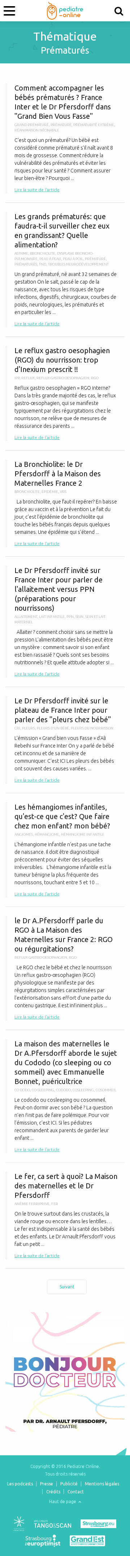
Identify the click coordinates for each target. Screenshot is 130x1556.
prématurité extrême (93, 125)
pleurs (28, 728)
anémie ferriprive (31, 1204)
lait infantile (52, 617)
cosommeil (106, 1090)
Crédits (53, 1491)
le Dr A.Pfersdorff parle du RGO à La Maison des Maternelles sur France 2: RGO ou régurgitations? (65, 968)
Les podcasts (20, 1483)
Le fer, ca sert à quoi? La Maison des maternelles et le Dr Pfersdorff (65, 1215)
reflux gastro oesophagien (62, 378)
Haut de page (63, 1501)
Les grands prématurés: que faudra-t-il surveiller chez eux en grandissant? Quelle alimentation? (65, 269)
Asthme (21, 253)
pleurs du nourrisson (92, 728)
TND (42, 264)
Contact (76, 1491)
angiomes (23, 834)
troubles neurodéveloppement (78, 264)
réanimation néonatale (36, 130)
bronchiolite (42, 253)
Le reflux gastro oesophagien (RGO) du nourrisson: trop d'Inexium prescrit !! (65, 393)
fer (54, 1204)
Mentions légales (102, 1483)
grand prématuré (31, 125)
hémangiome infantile (82, 834)
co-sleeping (43, 1090)
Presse (46, 1483)
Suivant (67, 1286)
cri (17, 728)
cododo (63, 1090)
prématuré (61, 125)
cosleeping (83, 1090)
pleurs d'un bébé (53, 728)
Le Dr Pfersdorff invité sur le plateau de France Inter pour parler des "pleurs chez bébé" (65, 740)
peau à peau (50, 259)
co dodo (22, 1090)
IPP (17, 378)
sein (79, 617)
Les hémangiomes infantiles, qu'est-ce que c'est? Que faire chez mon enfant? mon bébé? (65, 850)
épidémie (50, 492)
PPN (70, 617)
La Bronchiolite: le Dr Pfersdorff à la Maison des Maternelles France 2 (65, 503)
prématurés (25, 264)
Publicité (69, 1483)
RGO (95, 378)
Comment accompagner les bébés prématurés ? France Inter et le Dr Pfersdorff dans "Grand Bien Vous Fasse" (65, 138)
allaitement (25, 617)
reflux (28, 378)
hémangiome (47, 834)
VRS (63, 492)
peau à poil (73, 259)
